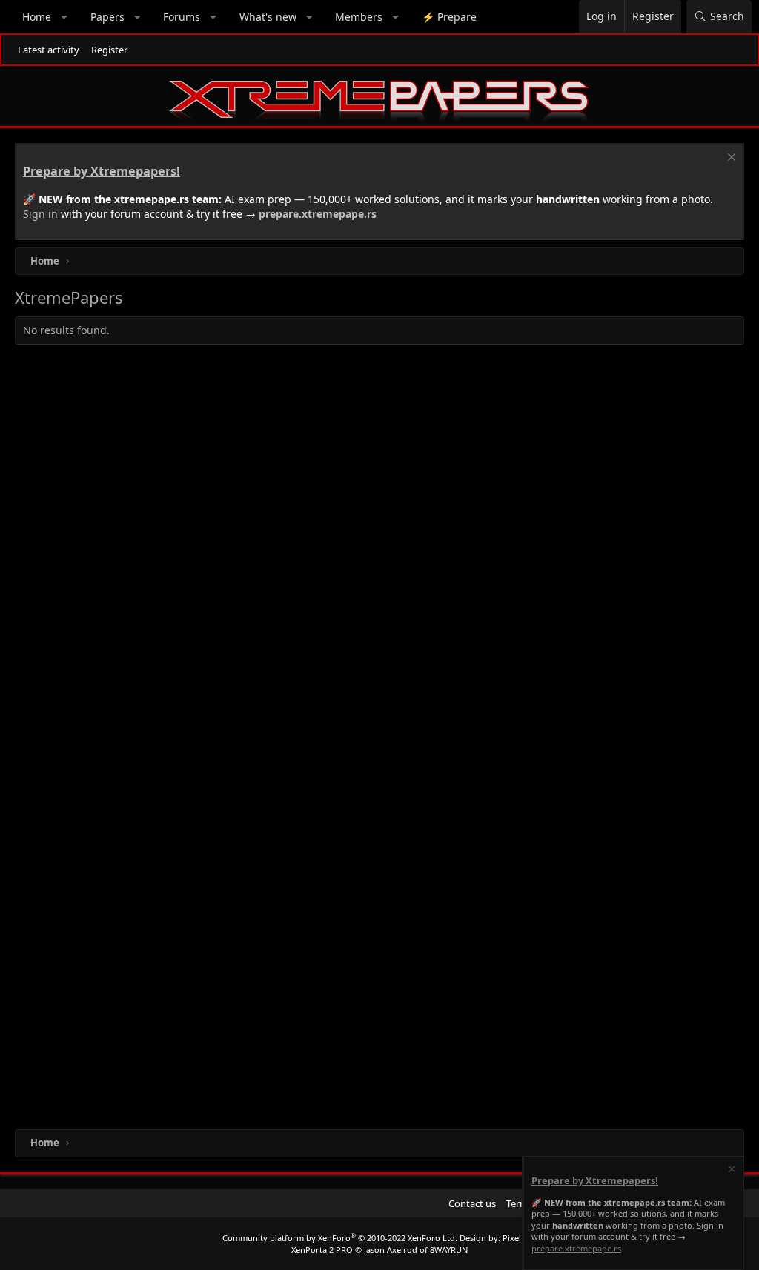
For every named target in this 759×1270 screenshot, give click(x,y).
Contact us (472, 1203)
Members (358, 17)
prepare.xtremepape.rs (318, 214)
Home (36, 17)
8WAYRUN (449, 1249)
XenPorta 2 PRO (322, 1249)
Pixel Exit (520, 1237)
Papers (107, 17)
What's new (267, 17)
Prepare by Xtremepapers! (101, 171)
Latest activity (48, 49)
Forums (181, 17)
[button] (64, 17)
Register (109, 49)
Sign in (40, 214)
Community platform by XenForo (339, 1237)
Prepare (449, 17)
